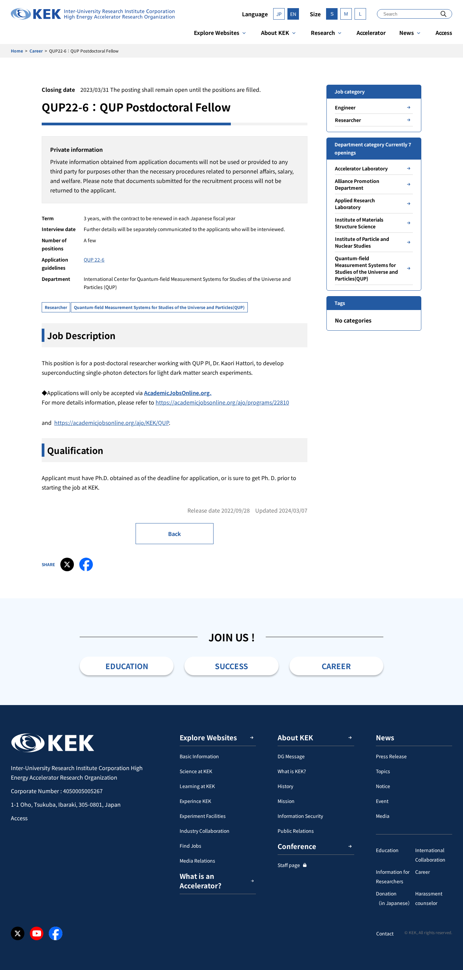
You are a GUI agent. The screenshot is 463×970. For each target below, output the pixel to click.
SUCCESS (231, 665)
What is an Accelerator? (200, 880)
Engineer (345, 107)
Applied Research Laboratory (355, 203)
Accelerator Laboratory (361, 168)
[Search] (443, 14)
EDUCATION (126, 665)
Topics (383, 771)
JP (279, 14)
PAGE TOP (447, 705)
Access (444, 32)
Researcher (56, 307)
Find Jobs (190, 845)
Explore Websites (216, 32)
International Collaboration (430, 855)
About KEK (275, 32)
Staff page (289, 865)
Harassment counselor (428, 898)
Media (382, 815)
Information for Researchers (392, 876)
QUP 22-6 (94, 259)
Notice (383, 786)
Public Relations (296, 830)
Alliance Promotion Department (357, 184)
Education (387, 850)
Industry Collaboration (204, 830)
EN (293, 14)
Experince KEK (195, 801)
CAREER (336, 665)
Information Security (300, 815)
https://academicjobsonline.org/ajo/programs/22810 (222, 402)
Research (323, 32)
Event (382, 801)
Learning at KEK (197, 786)
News (406, 32)
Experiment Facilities (203, 815)
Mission (286, 801)
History (285, 786)
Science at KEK (196, 771)
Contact (385, 933)
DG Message (291, 756)
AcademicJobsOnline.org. (178, 393)
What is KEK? (292, 771)
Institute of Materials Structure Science (359, 223)
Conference (297, 846)
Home (17, 51)
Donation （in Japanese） (394, 898)
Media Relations (197, 860)
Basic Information (199, 756)
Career (36, 51)
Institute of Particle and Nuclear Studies (362, 242)
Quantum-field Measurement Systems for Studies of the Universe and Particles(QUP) (159, 307)
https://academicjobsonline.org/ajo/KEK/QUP (111, 422)
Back (174, 534)
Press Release (391, 756)
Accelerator (371, 32)
